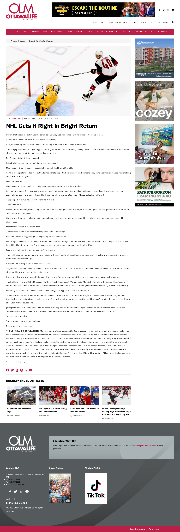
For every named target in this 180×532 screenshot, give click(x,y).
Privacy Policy (154, 528)
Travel (69, 32)
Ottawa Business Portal (108, 32)
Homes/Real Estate (145, 32)
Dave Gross (16, 118)
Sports (35, 32)
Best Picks (128, 32)
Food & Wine (57, 32)
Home (95, 22)
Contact (134, 22)
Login (157, 22)
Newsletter (146, 22)
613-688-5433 (14, 479)
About (103, 22)
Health (45, 32)
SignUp (166, 22)
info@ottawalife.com (146, 445)
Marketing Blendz (16, 502)
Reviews (90, 32)
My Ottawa (162, 32)
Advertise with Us (118, 22)
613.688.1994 (14, 482)
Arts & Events (22, 32)
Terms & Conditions (137, 528)
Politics (78, 32)
